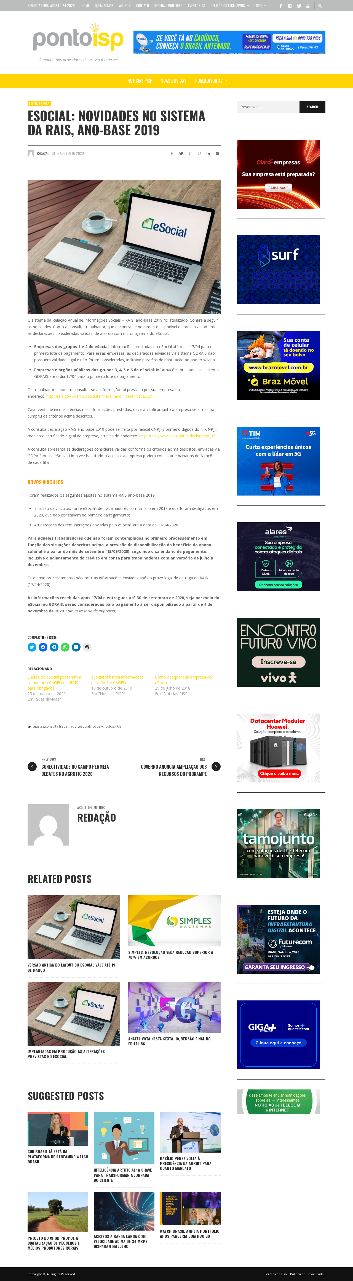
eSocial (84, 726)
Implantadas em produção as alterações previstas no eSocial (66, 1053)
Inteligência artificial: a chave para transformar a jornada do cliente (123, 1175)
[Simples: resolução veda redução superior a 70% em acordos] (166, 921)
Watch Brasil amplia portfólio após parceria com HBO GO (190, 1233)
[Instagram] (289, 5)
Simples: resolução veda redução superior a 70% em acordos (170, 954)
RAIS (118, 726)
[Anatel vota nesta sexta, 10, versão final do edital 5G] (166, 1007)
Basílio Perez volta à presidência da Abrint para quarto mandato (186, 1163)
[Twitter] (299, 5)
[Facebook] (280, 5)
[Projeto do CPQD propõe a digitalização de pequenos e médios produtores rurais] (49, 1212)
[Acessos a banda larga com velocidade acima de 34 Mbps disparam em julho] (115, 1211)
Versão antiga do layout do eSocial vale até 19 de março (71, 967)
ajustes (38, 726)
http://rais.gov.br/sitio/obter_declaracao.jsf (177, 435)
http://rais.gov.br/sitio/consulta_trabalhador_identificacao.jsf (99, 396)
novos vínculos (102, 726)
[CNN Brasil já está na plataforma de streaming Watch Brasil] (49, 1129)
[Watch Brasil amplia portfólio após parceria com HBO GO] (181, 1208)
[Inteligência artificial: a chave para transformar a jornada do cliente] (115, 1138)
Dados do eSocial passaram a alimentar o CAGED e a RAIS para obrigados (54, 682)
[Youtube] (308, 5)
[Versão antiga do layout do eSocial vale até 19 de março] (65, 927)
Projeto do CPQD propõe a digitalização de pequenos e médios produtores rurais (54, 1243)
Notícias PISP (39, 103)
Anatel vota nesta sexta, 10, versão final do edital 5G (169, 1041)
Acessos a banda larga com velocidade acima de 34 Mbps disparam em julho (121, 1241)
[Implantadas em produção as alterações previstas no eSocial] (65, 1013)
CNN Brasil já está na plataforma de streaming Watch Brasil (58, 1156)
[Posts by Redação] (31, 153)
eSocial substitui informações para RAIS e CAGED (117, 679)
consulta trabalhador (61, 726)
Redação (43, 153)
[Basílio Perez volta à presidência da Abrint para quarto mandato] (181, 1132)
